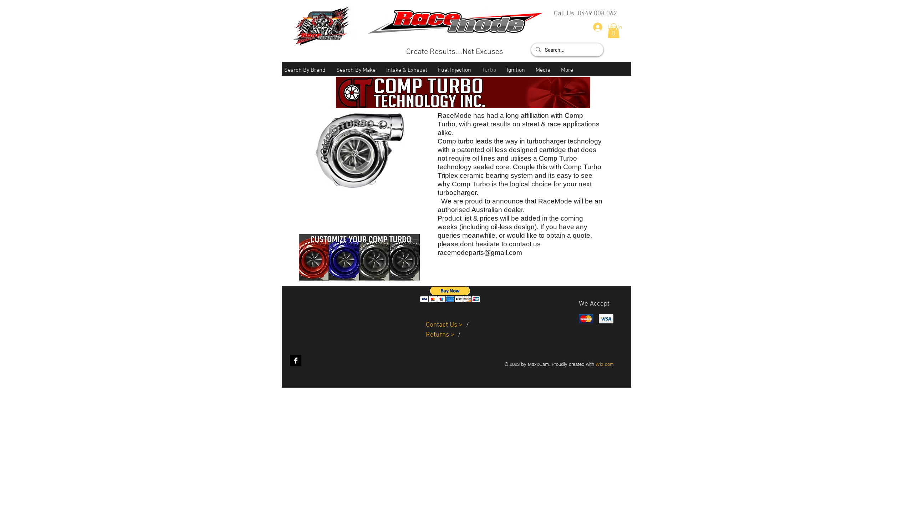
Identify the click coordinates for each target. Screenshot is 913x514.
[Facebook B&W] (295, 360)
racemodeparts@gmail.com (480, 252)
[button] (305, 70)
